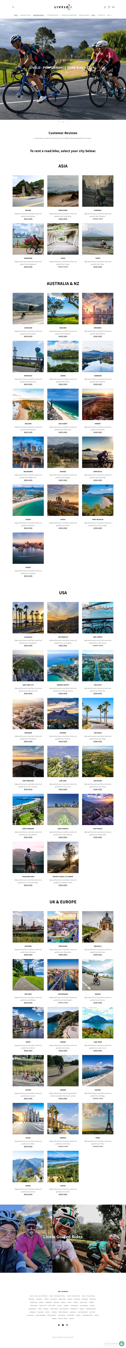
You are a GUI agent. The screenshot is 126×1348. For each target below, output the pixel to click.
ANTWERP (39, 1299)
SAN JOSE (92, 1312)
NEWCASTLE (74, 1309)
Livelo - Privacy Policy (88, 1296)
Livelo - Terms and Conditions (38, 1296)
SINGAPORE (70, 1315)
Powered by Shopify (68, 1337)
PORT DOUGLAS (63, 1312)
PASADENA (32, 1312)
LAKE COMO (51, 1305)
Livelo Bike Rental (60, 1337)
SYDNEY (78, 1315)
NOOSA (82, 1309)
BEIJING (70, 1299)
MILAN (40, 1309)
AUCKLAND (53, 1299)
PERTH (48, 1312)
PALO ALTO (40, 1312)
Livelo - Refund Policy (73, 1296)
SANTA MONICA (51, 1315)
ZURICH (71, 1318)
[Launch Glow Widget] (121, 1343)
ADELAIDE (31, 1299)
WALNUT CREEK (63, 1318)
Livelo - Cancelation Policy (57, 1296)
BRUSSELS (93, 1299)
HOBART (91, 1302)
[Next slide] (67, 122)
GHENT (69, 1302)
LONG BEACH (74, 1305)
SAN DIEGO (73, 1312)
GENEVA (63, 1302)
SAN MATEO (30, 1315)
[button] (13, 7)
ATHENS (46, 1299)
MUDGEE (46, 1309)
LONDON (66, 1305)
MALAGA (92, 1305)
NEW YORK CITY (64, 1309)
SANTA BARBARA (40, 1315)
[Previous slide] (59, 122)
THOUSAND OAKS (87, 1315)
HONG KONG (33, 1305)
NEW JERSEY (54, 1309)
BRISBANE (85, 1299)
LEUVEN (59, 1305)
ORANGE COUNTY (91, 1309)
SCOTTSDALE (62, 1315)
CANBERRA (48, 1302)
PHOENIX (54, 1312)
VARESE (54, 1318)
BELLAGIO (77, 1299)
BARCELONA (62, 1299)
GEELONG (56, 1302)
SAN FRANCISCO (83, 1312)
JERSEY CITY (42, 1305)
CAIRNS (41, 1302)
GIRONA (75, 1302)
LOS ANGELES (84, 1305)
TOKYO (97, 1315)
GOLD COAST (83, 1302)
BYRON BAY (33, 1302)
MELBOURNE (32, 1309)
